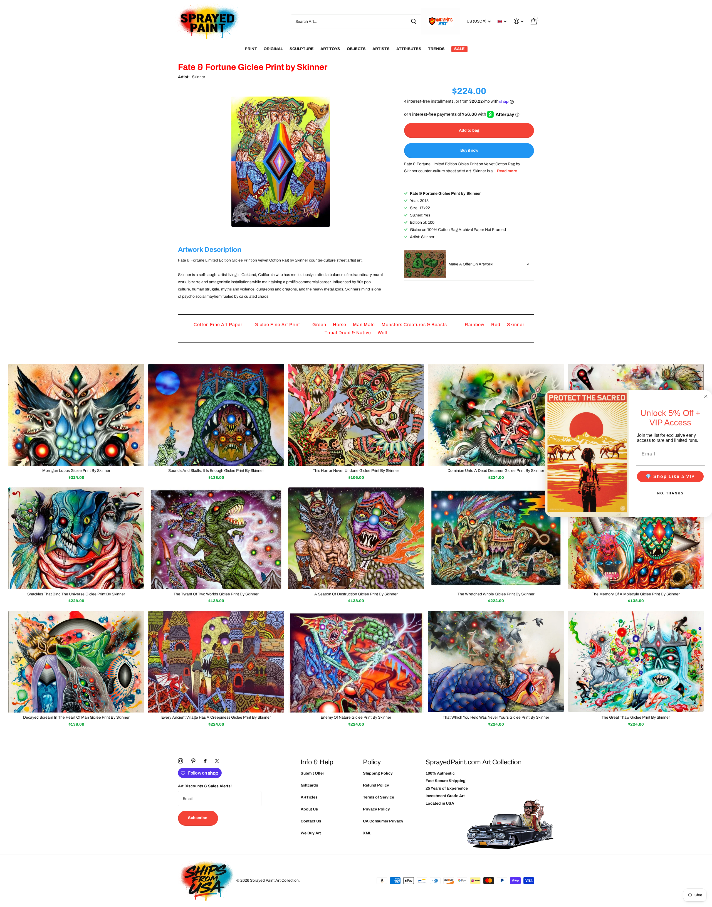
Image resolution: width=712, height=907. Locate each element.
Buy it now (469, 151)
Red (496, 324)
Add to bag (469, 130)
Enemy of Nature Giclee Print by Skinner (356, 717)
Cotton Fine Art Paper (218, 324)
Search (413, 21)
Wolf (382, 332)
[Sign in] (518, 21)
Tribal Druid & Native (348, 332)
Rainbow (475, 324)
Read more (507, 171)
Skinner (198, 77)
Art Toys (330, 49)
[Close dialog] (706, 396)
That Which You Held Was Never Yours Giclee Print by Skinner (496, 717)
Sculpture (302, 49)
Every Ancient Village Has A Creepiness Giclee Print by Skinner (216, 717)
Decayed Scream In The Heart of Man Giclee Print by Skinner (76, 717)
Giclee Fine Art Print (277, 324)
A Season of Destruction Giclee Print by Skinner (356, 594)
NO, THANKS (670, 493)
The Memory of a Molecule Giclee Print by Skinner (636, 594)
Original (273, 49)
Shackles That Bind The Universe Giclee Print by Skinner (76, 594)
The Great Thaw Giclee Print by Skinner (636, 717)
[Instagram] (180, 760)
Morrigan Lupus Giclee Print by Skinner (76, 471)
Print (251, 49)
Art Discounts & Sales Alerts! (205, 786)
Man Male (364, 324)
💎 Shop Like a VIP (670, 476)
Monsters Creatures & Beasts (415, 324)
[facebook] (205, 761)
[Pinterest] (193, 760)
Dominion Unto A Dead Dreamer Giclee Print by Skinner (496, 471)
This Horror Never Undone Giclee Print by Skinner (356, 471)
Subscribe (198, 818)
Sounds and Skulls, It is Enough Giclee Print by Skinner (216, 471)
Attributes (408, 49)
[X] (217, 761)
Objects (356, 49)
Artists (381, 49)
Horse (340, 324)
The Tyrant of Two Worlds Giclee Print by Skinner (216, 594)
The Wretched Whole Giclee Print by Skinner (496, 594)
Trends (436, 49)
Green (319, 324)
